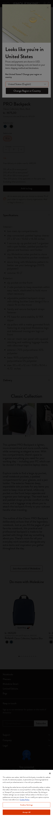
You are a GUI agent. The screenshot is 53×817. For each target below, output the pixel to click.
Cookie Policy (24, 799)
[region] (26, 793)
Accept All (26, 812)
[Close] (50, 773)
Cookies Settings (26, 805)
